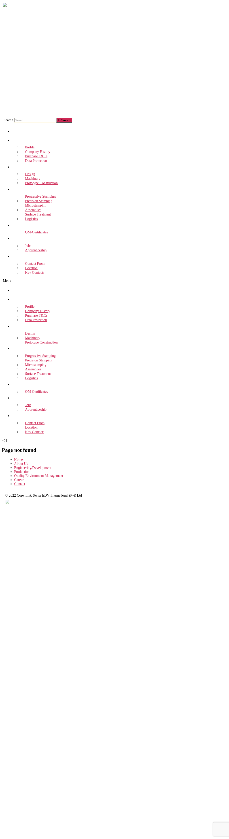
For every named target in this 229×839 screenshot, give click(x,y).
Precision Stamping (38, 360)
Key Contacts (34, 272)
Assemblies (33, 369)
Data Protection (36, 160)
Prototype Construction (41, 183)
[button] (114, 280)
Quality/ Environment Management (36, 225)
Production (22, 190)
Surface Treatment (38, 374)
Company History (37, 311)
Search (8, 120)
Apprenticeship (36, 250)
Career (19, 239)
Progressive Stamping (40, 356)
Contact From (35, 423)
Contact (20, 257)
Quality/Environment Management (38, 476)
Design (30, 333)
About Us (20, 140)
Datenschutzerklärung (38, 491)
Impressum (13, 491)
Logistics (31, 219)
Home (18, 131)
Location (31, 427)
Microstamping (35, 365)
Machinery (32, 338)
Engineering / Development (31, 167)
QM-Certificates (36, 232)
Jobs (28, 405)
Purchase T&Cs (36, 315)
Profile (29, 306)
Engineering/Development (32, 468)
